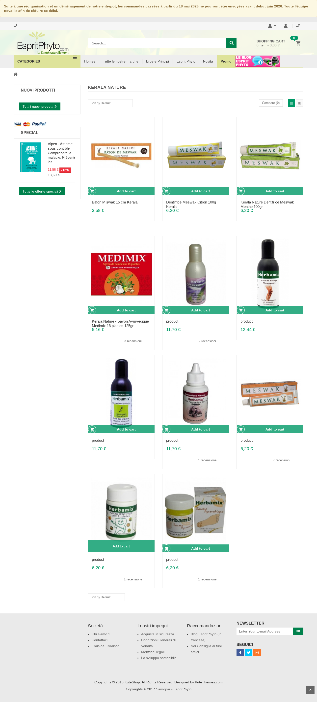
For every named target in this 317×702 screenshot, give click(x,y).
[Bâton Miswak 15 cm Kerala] (121, 155)
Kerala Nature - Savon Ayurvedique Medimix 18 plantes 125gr (120, 321)
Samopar (163, 689)
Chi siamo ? (101, 634)
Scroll (310, 690)
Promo (226, 61)
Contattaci (99, 640)
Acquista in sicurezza (157, 634)
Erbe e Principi (157, 61)
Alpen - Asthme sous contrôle (60, 146)
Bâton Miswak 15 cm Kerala (114, 202)
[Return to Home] (16, 74)
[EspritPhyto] (47, 43)
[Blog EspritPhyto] (258, 64)
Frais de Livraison (106, 646)
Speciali (30, 133)
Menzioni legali (152, 652)
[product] (195, 274)
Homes (89, 61)
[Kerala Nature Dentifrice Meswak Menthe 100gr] (270, 155)
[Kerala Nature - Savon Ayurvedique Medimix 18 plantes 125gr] (121, 274)
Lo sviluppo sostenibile (159, 658)
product (172, 321)
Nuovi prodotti (38, 90)
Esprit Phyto (186, 61)
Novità (208, 61)
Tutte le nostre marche (120, 61)
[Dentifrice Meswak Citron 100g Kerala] (195, 155)
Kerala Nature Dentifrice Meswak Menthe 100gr (267, 202)
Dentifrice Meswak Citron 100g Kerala (191, 202)
